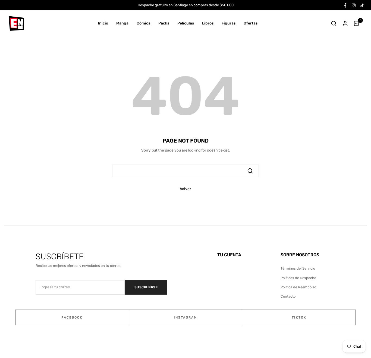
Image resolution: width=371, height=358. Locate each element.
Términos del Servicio (298, 268)
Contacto (288, 296)
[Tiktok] (362, 5)
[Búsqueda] (250, 171)
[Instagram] (353, 5)
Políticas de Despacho (298, 278)
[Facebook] (345, 5)
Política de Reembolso (298, 287)
